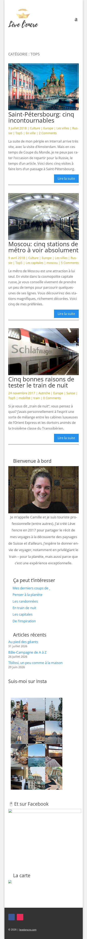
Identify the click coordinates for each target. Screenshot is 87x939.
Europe (48, 128)
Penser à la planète (27, 594)
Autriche (44, 393)
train (36, 398)
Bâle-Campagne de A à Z (27, 652)
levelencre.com (27, 929)
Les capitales (34, 263)
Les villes (62, 128)
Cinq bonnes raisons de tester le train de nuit (41, 382)
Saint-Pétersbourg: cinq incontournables (41, 117)
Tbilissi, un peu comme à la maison (35, 662)
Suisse (70, 393)
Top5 (18, 133)
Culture (35, 128)
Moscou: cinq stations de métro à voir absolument (43, 247)
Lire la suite (66, 178)
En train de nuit (24, 607)
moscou (52, 263)
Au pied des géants (23, 641)
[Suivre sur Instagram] (20, 917)
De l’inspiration (24, 621)
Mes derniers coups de (31, 588)
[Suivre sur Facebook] (11, 917)
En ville (31, 133)
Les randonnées (25, 601)
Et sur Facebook (31, 804)
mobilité (24, 398)
